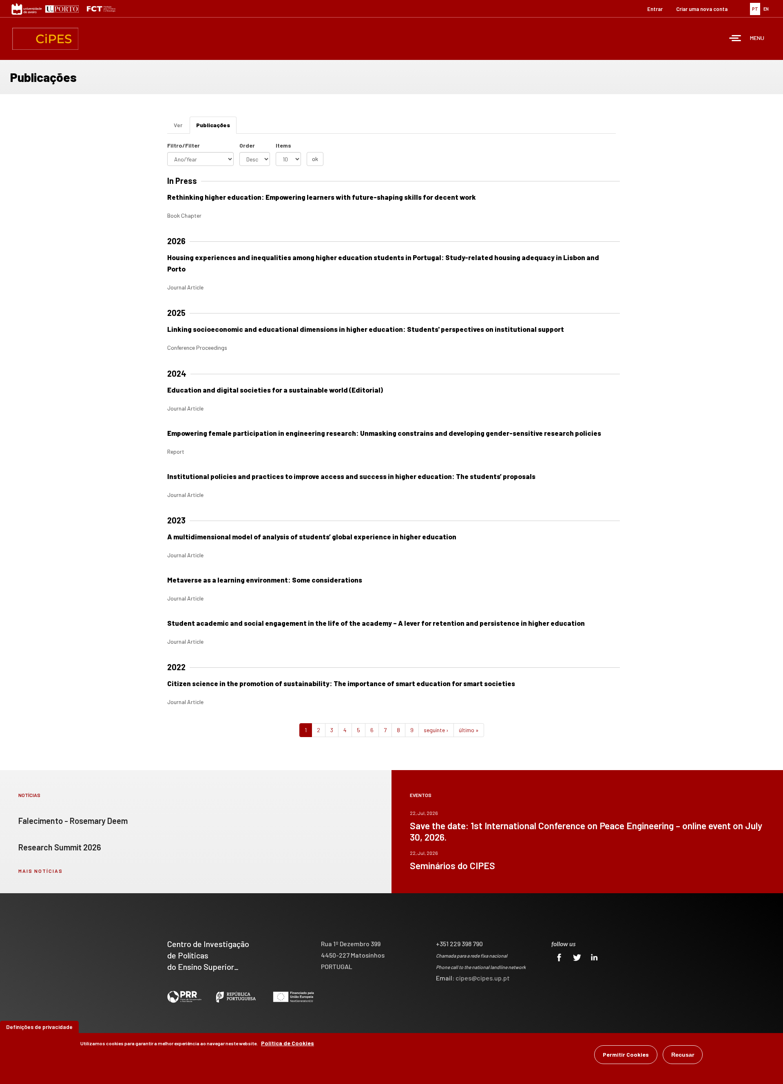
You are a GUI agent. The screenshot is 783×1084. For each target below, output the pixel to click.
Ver (178, 124)
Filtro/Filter (183, 145)
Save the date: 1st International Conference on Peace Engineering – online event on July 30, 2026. (586, 831)
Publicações (216, 127)
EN (766, 8)
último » (469, 729)
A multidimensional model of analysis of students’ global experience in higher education (311, 536)
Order (247, 145)
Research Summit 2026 (59, 847)
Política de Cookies (287, 1043)
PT (755, 8)
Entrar (655, 9)
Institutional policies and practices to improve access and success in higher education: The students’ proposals (351, 476)
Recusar (682, 1054)
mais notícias (40, 871)
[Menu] (735, 39)
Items (283, 145)
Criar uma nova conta (702, 9)
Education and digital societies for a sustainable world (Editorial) (275, 390)
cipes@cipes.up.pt (483, 978)
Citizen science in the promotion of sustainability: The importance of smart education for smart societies (341, 683)
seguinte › (436, 729)
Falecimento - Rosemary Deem (73, 821)
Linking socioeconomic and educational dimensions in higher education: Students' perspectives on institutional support (365, 329)
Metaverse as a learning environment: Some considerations (264, 580)
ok (315, 158)
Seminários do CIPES (452, 865)
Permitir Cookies (626, 1054)
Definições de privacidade (39, 1026)
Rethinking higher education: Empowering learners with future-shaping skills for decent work (321, 197)
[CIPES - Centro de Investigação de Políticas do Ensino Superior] (45, 39)
